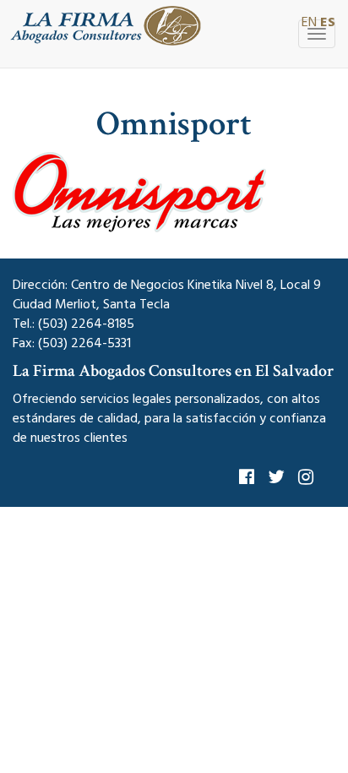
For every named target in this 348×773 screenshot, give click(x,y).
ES (327, 22)
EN (309, 22)
